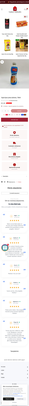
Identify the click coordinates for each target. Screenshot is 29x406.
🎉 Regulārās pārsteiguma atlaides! (12, 2)
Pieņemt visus (8, 398)
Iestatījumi (14, 402)
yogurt (23, 359)
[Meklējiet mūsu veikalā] (25, 9)
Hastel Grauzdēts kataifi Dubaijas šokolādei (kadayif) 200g (22, 35)
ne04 (19, 359)
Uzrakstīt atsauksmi (14, 193)
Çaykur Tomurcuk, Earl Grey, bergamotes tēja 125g (22, 55)
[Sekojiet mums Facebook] (2, 182)
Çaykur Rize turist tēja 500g (7, 54)
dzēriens (15, 359)
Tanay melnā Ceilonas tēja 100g (7, 35)
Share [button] (19, 181)
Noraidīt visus (20, 398)
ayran (5, 359)
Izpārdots (19, 110)
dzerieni (10, 359)
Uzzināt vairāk (16, 393)
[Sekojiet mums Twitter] (5, 182)
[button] (25, 16)
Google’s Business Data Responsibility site (12, 395)
